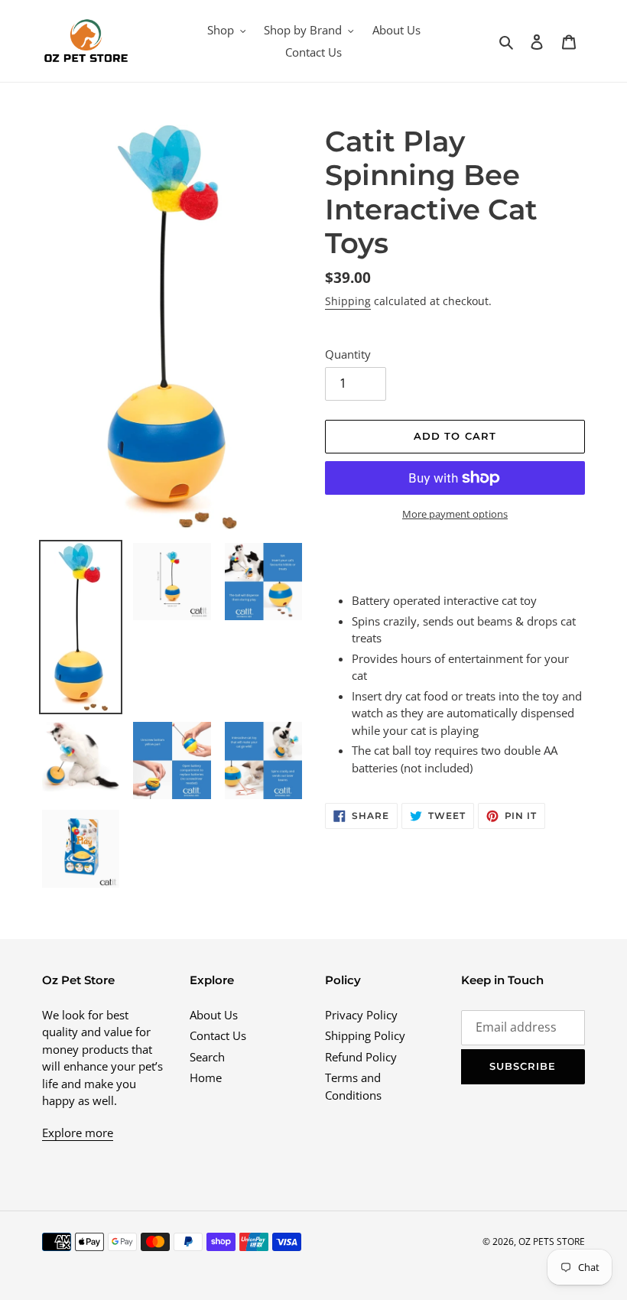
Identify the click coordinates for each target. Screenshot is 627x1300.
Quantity (348, 354)
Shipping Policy (365, 1035)
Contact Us (218, 1035)
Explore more (77, 1132)
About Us (214, 1014)
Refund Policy (361, 1056)
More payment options (455, 514)
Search (207, 1056)
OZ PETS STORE (551, 1241)
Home (206, 1077)
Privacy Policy (361, 1014)
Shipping (348, 301)
